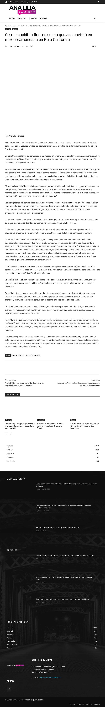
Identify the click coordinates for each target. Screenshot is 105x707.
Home (7, 25)
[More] (31, 53)
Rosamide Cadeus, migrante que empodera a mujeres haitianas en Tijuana (62, 599)
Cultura (13, 25)
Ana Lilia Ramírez (12, 46)
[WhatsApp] (25, 53)
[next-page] (10, 434)
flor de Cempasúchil (33, 355)
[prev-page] (6, 434)
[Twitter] (13, 53)
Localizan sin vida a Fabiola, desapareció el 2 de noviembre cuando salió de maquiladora (84, 426)
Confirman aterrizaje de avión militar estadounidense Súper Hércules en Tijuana (50, 426)
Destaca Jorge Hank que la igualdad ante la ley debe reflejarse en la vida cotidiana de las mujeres (19, 426)
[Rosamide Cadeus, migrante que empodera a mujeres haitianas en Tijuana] (20, 607)
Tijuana (15, 29)
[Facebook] (98, 1)
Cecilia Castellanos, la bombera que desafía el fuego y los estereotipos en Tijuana (65, 555)
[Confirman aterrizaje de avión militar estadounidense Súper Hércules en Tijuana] (52, 410)
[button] (95, 19)
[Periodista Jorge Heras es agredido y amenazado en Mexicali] (20, 536)
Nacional (41, 420)
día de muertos (17, 355)
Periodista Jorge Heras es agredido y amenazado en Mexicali (58, 527)
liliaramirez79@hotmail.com (49, 677)
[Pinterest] (19, 53)
